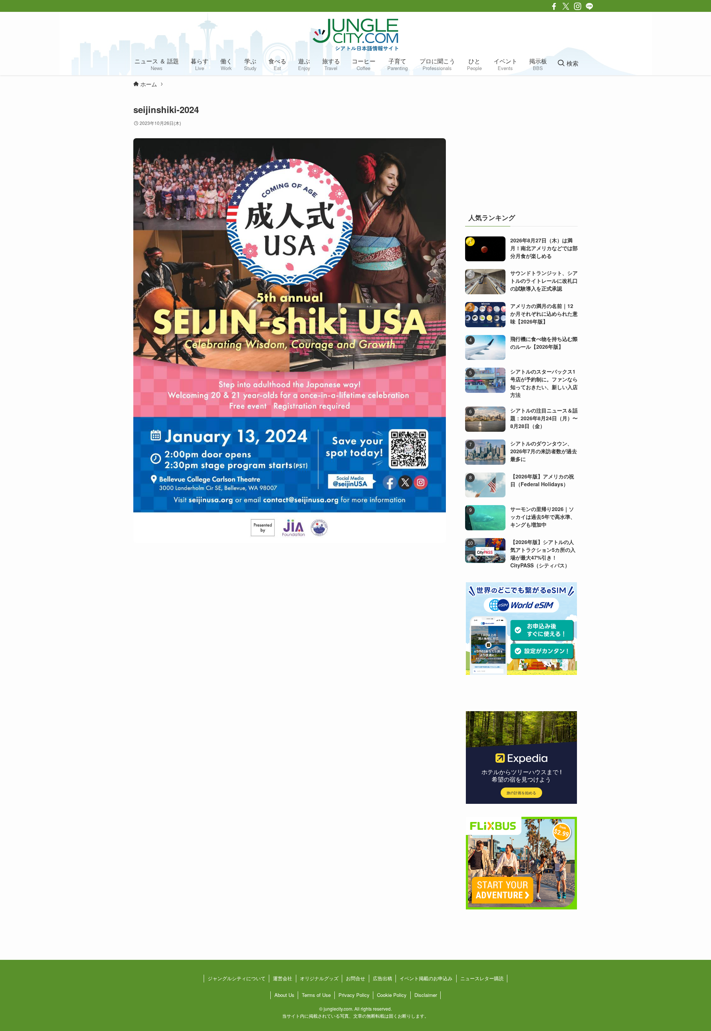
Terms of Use (316, 994)
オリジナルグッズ (319, 978)
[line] (589, 6)
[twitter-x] (566, 6)
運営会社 (282, 978)
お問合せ (355, 978)
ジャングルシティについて (237, 978)
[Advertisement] (521, 149)
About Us (284, 994)
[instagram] (578, 6)
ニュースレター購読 (482, 978)
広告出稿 (382, 978)
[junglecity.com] (355, 34)
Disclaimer (425, 994)
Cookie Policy (392, 994)
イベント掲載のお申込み (426, 978)
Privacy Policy (354, 994)
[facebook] (554, 6)
